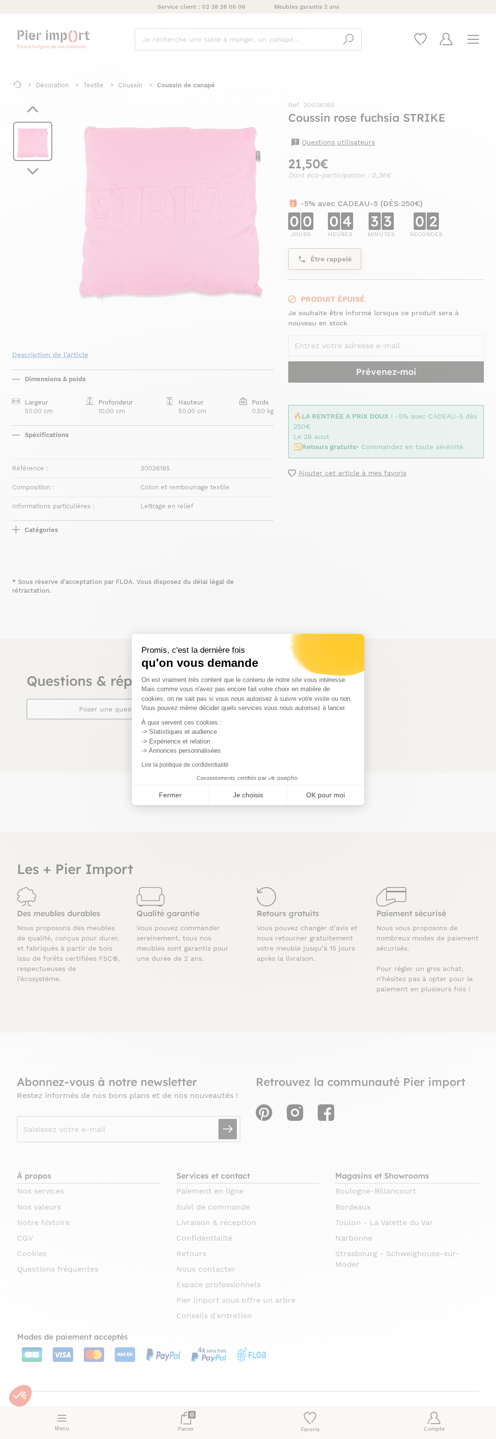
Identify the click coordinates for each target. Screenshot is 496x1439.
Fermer (170, 795)
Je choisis (248, 795)
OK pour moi (325, 795)
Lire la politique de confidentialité (185, 764)
